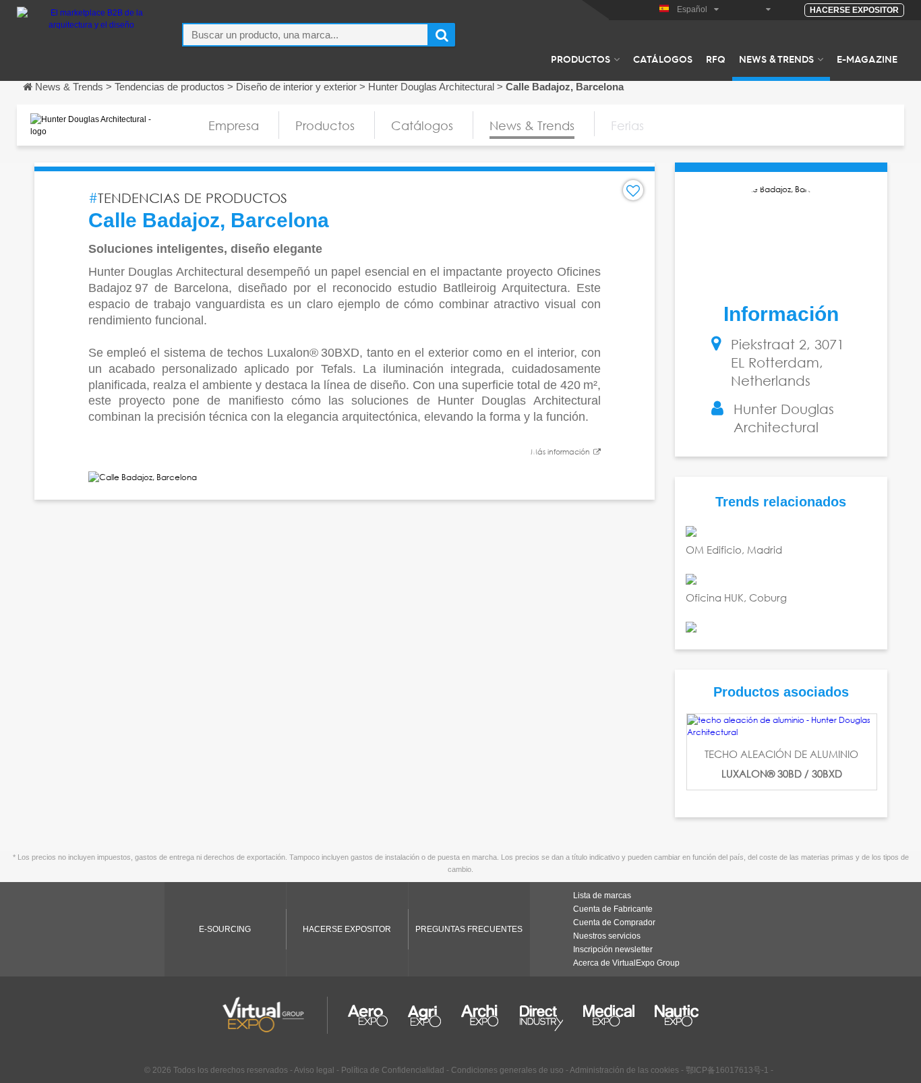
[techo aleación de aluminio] (782, 726)
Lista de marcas (602, 895)
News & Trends (776, 59)
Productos (580, 59)
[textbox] (305, 35)
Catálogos (662, 59)
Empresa (233, 125)
